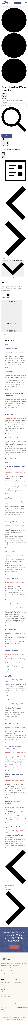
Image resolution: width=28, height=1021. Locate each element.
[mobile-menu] (25, 3)
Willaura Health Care (11, 651)
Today (3, 258)
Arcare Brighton (10, 372)
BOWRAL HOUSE (10, 551)
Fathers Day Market (11, 578)
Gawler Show (9, 414)
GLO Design (20, 1019)
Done (3, 297)
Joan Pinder (8, 498)
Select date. (5, 278)
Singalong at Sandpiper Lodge (15, 522)
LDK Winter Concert (11, 438)
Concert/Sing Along (11, 348)
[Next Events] (16, 255)
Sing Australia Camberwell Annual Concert (13, 748)
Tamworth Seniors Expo (13, 604)
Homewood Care (10, 629)
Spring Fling (8, 676)
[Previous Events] (16, 220)
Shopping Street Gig (11, 723)
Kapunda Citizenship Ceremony (15, 827)
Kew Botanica (9, 700)
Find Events (7, 135)
